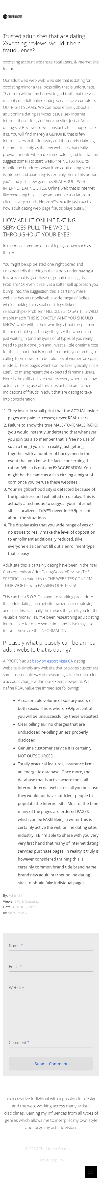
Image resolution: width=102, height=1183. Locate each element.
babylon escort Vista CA (52, 661)
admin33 (16, 895)
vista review (17, 913)
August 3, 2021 (24, 907)
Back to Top (47, 1159)
